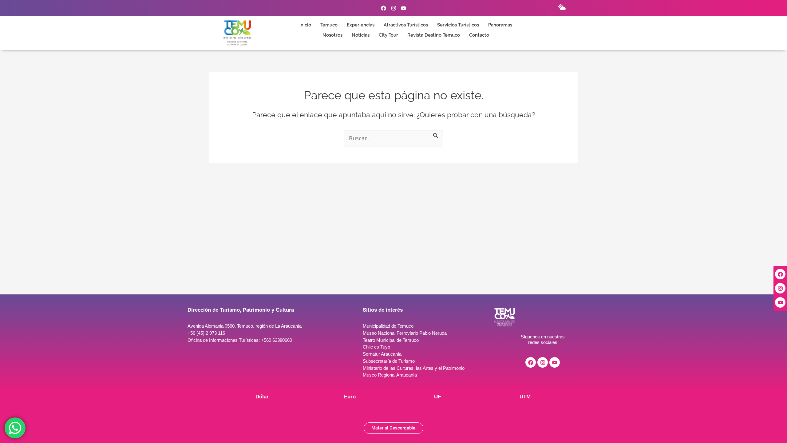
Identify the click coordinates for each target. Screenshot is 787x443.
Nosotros (332, 35)
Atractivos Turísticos (406, 25)
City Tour (388, 35)
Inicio (305, 25)
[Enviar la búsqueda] (435, 134)
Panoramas (500, 25)
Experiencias (360, 25)
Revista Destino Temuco (433, 35)
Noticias (361, 35)
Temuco (329, 25)
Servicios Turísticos (458, 25)
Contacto (479, 35)
